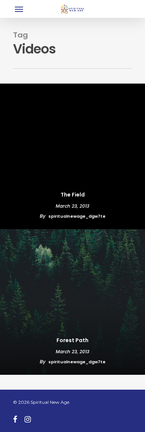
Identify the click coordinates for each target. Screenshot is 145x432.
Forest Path (72, 340)
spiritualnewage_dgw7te (77, 216)
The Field (73, 194)
